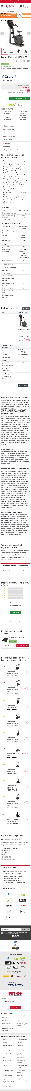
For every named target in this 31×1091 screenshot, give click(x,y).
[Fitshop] (11, 6)
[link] (15, 67)
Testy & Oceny (8, 139)
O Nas (18, 1021)
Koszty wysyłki (6, 1023)
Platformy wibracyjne (22, 1080)
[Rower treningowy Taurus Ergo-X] (18, 780)
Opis (5, 133)
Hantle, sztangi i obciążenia (21, 1054)
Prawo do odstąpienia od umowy (22, 1024)
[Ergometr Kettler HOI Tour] (18, 748)
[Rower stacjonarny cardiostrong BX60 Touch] (18, 682)
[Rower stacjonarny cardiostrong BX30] (18, 732)
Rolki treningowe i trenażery (21, 1061)
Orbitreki (5, 1039)
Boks (4, 1057)
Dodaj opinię (15, 612)
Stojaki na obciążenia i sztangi (22, 1066)
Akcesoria (7, 143)
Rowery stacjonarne (22, 1039)
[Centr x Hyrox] (12, 823)
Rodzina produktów (9, 129)
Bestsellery (7, 146)
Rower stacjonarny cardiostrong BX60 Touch (12, 689)
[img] (15, 76)
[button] (4, 51)
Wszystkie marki (7, 1086)
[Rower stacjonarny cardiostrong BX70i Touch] (18, 796)
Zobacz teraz (23, 385)
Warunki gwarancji (9, 136)
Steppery (5, 1065)
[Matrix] (7, 21)
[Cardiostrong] (12, 675)
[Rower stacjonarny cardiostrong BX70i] (18, 666)
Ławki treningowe (21, 1050)
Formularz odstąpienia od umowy (8, 1029)
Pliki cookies (5, 1021)
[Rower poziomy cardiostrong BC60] (18, 716)
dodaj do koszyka (19, 98)
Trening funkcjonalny (8, 1070)
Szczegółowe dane (9, 126)
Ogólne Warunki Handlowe (6, 1017)
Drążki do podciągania (20, 1076)
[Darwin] (12, 773)
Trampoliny (20, 1045)
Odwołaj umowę (15, 1007)
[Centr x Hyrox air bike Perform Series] (18, 814)
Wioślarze (19, 1042)
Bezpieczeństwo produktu (11, 150)
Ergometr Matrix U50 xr (23, 330)
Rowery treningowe (8, 1053)
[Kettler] (12, 709)
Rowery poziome (21, 1057)
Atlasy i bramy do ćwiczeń (7, 1046)
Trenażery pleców (7, 1075)
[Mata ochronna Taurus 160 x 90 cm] (5, 639)
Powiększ (26, 308)
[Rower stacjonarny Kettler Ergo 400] (18, 700)
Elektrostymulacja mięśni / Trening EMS (8, 1081)
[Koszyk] (28, 6)
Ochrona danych (20, 1016)
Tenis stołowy (6, 1050)
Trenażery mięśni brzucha (21, 1071)
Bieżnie (5, 1042)
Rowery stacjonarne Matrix (9, 11)
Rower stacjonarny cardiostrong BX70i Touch (12, 803)
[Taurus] (12, 789)
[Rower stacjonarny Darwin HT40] (18, 764)
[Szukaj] (24, 6)
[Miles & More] (15, 983)
